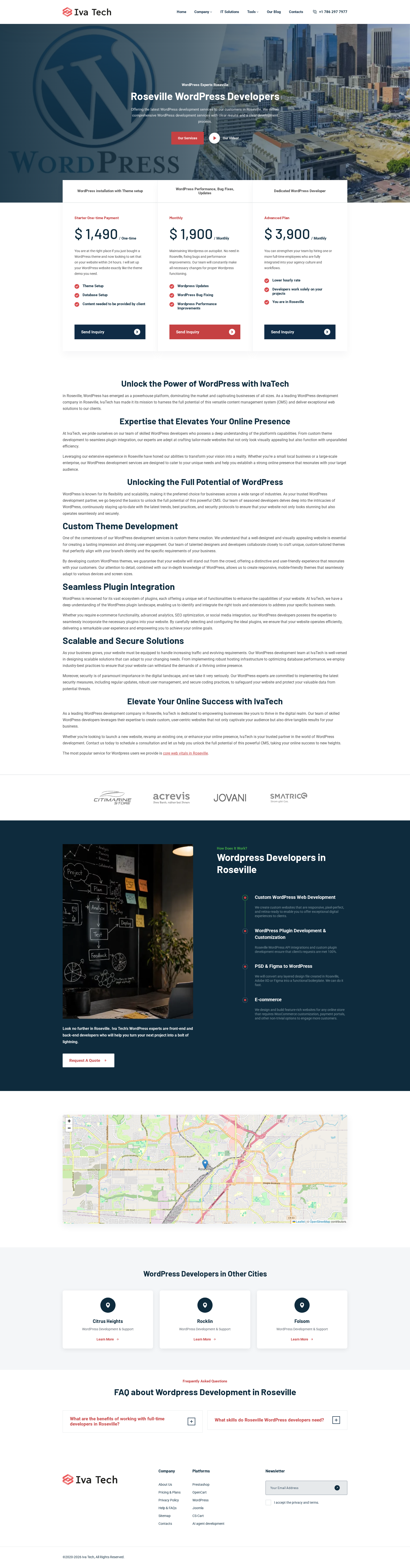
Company (201, 12)
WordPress (200, 1500)
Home (181, 12)
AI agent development (208, 1523)
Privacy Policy (168, 1500)
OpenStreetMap (320, 1221)
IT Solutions (229, 12)
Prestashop (201, 1484)
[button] (205, 1164)
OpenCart (199, 1492)
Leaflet (300, 1221)
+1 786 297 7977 (333, 12)
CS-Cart (198, 1516)
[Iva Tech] (87, 12)
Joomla (198, 1508)
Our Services (187, 138)
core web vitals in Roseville (185, 753)
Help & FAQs (167, 1508)
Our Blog (274, 12)
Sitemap (164, 1516)
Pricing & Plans (169, 1492)
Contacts (296, 12)
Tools (251, 12)
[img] (205, 1169)
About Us (165, 1484)
